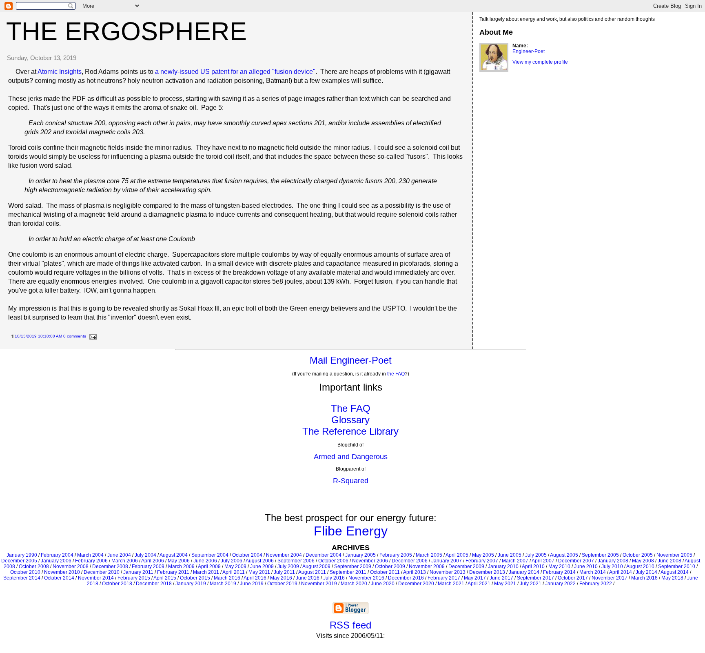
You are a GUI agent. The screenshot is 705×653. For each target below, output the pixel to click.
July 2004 (145, 555)
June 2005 (509, 555)
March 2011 (206, 572)
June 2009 (262, 566)
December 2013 (487, 572)
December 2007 (576, 561)
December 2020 (416, 583)
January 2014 (524, 572)
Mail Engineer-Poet (351, 360)
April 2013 (414, 572)
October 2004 (247, 555)
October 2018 (117, 583)
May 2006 (179, 561)
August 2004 (174, 555)
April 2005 (457, 555)
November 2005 (674, 555)
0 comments (74, 336)
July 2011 (284, 572)
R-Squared (350, 481)
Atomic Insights (60, 71)
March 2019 (223, 583)
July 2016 (334, 578)
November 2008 (71, 566)
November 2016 (366, 578)
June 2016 (307, 578)
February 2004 (57, 555)
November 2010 (62, 572)
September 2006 (296, 561)
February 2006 (91, 561)
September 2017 (535, 578)
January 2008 (613, 561)
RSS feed (350, 625)
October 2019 (282, 583)
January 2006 (56, 561)
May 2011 (259, 572)
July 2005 (536, 555)
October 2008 (34, 566)
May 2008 (643, 561)
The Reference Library (350, 431)
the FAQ (396, 374)
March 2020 (354, 583)
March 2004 (90, 555)
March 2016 (227, 578)
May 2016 (281, 578)
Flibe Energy (351, 531)
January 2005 (360, 555)
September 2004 (209, 555)
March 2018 (644, 578)
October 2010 (25, 572)
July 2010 (612, 566)
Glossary (350, 419)
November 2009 (427, 566)
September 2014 (21, 578)
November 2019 (319, 583)
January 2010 (503, 566)
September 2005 (600, 555)
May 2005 (483, 555)
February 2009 (148, 566)
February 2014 (559, 572)
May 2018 (672, 578)
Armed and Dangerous (351, 457)
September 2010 (676, 566)
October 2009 (390, 566)
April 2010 (533, 566)
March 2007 (515, 561)
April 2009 (209, 566)
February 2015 (134, 578)
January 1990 (22, 555)
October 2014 (59, 578)
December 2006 (410, 561)
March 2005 (429, 555)
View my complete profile (540, 62)
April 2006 (152, 561)
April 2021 (479, 583)
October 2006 (333, 561)
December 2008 (110, 566)
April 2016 (255, 578)
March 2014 (592, 572)
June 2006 (205, 561)
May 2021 (505, 583)
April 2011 (233, 572)
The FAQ (350, 408)
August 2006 (260, 561)
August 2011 (312, 572)
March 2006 (124, 561)
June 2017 (501, 578)
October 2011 (385, 572)
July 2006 (231, 561)
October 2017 (573, 578)
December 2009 (466, 566)
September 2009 (352, 566)
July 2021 (530, 583)
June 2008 (669, 561)
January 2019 (190, 583)
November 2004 (284, 555)
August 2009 (316, 566)
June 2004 (119, 555)
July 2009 (288, 566)
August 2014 (675, 572)
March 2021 (451, 583)
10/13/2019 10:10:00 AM (38, 336)
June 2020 (383, 583)
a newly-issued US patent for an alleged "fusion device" (235, 71)
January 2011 (138, 572)
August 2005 (564, 555)
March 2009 (181, 566)
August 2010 (640, 566)
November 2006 (370, 561)
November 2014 (96, 578)
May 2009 (235, 566)
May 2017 (475, 578)
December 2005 (19, 561)
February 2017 (444, 578)
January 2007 (446, 561)
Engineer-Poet (528, 51)
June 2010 (586, 566)
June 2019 (252, 583)
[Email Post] (92, 336)
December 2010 (102, 572)
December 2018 (154, 583)
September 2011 (348, 572)
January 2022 (560, 583)
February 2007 (482, 561)
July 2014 (646, 572)
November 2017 (609, 578)
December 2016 (406, 578)
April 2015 (164, 578)
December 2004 (323, 555)
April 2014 (620, 572)
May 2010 (559, 566)
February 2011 (173, 572)
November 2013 (448, 572)
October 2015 (195, 578)
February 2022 (595, 583)
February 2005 (395, 555)
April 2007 (543, 561)
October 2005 (638, 555)
